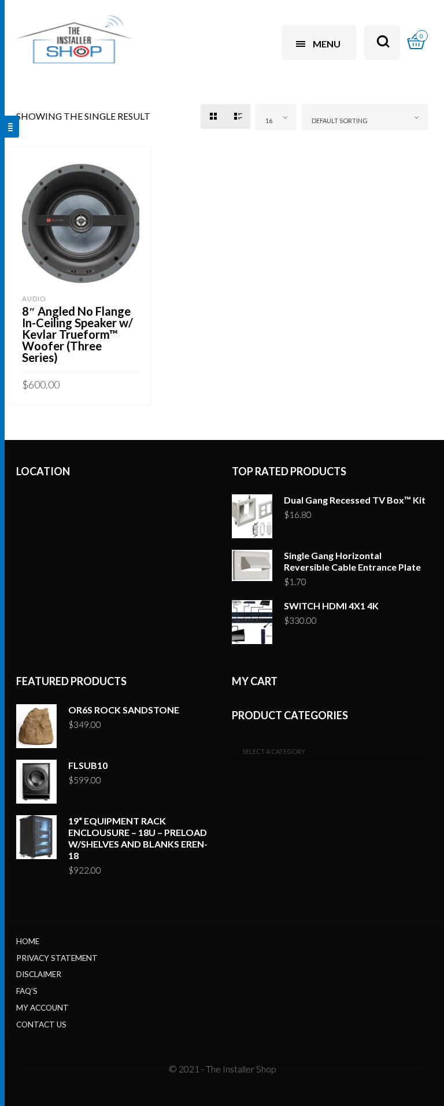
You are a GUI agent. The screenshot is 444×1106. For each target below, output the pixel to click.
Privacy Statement (57, 958)
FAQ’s (27, 991)
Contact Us (41, 1024)
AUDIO (34, 298)
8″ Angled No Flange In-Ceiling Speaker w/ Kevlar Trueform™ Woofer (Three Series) (77, 334)
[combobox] (276, 117)
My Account (42, 1007)
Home (27, 941)
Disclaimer (38, 974)
